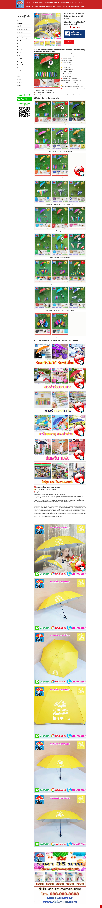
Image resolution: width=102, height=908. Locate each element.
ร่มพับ (63, 6)
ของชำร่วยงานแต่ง (49, 2)
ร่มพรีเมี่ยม (35, 2)
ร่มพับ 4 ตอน (42, 6)
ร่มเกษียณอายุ (73, 2)
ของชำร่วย (56, 2)
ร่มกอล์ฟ (80, 2)
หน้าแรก (28, 2)
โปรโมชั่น (59, 6)
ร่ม (31, 2)
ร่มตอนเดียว (49, 6)
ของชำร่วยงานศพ (64, 2)
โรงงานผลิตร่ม (34, 6)
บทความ (68, 6)
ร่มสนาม (28, 6)
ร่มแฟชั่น (41, 2)
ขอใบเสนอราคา (75, 6)
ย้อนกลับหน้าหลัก (69, 42)
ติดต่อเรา (82, 6)
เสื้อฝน (54, 6)
